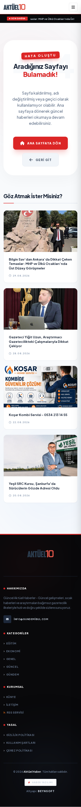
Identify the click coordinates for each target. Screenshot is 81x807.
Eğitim (11, 643)
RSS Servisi (15, 712)
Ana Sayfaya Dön (44, 143)
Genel (11, 659)
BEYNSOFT (46, 791)
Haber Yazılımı (42, 782)
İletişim (12, 704)
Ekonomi (13, 651)
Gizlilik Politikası (20, 735)
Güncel (12, 666)
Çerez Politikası (19, 750)
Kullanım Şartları (20, 742)
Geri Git (44, 160)
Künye (11, 697)
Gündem (12, 674)
